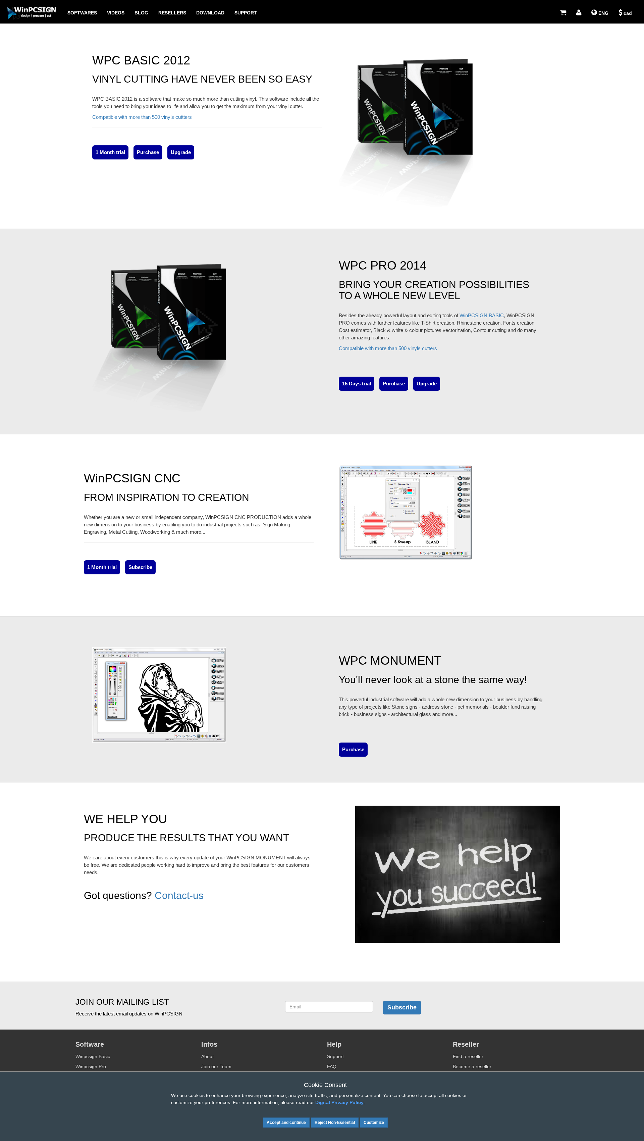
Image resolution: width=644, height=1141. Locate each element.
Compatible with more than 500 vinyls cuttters (142, 117)
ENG (602, 13)
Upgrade (181, 152)
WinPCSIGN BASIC (482, 315)
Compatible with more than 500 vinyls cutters (388, 348)
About (207, 1056)
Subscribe (140, 567)
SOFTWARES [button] (82, 12)
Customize (374, 1122)
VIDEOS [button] (115, 12)
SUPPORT (245, 12)
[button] (578, 12)
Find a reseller (468, 1056)
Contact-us (179, 895)
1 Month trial (110, 152)
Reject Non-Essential (335, 1122)
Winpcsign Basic (92, 1056)
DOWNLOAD (210, 12)
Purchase (148, 152)
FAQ (331, 1066)
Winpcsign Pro (90, 1066)
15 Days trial (356, 383)
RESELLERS (172, 12)
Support (335, 1056)
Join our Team (216, 1066)
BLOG (141, 12)
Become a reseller (472, 1066)
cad (627, 13)
